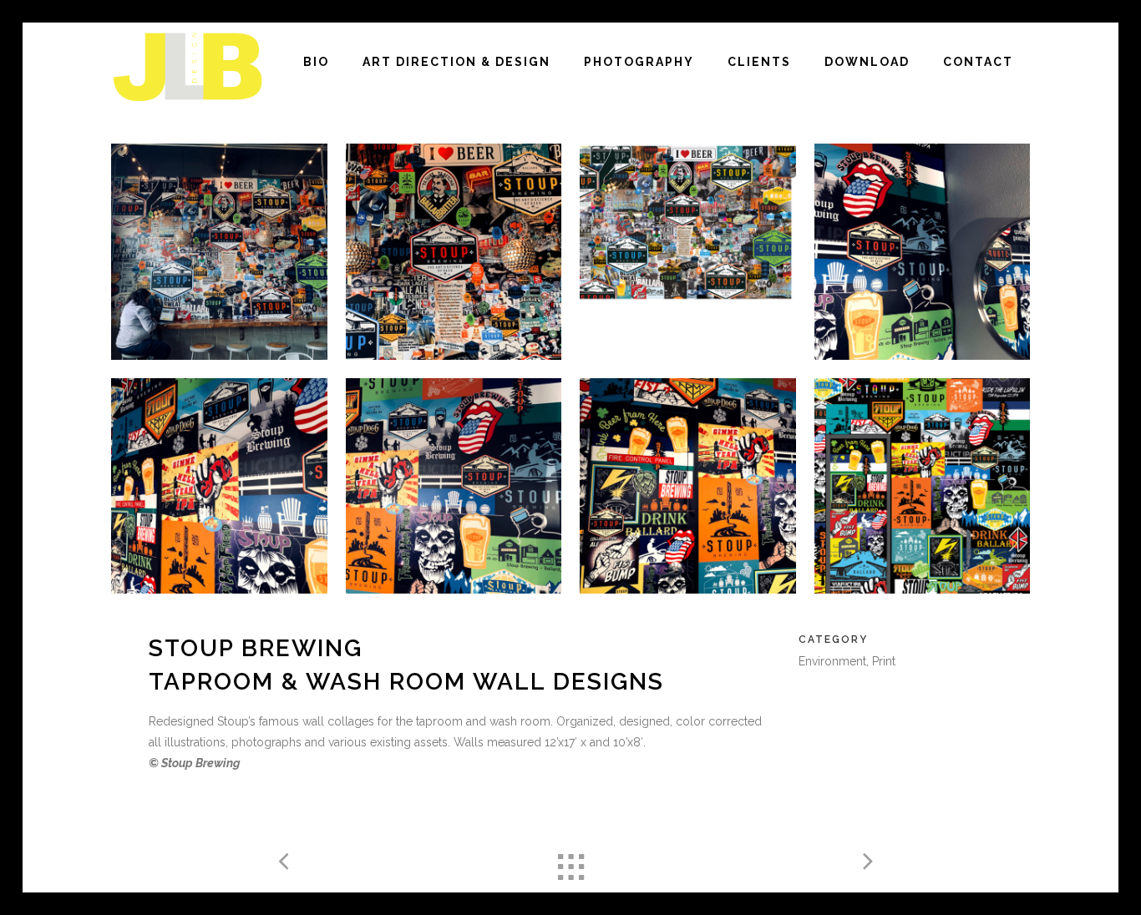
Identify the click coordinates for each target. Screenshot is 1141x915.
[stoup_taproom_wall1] (688, 252)
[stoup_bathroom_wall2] (219, 486)
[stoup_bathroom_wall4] (922, 252)
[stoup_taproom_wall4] (454, 252)
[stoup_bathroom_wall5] (688, 486)
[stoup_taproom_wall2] (219, 252)
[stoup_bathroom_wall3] (454, 486)
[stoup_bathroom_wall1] (922, 486)
